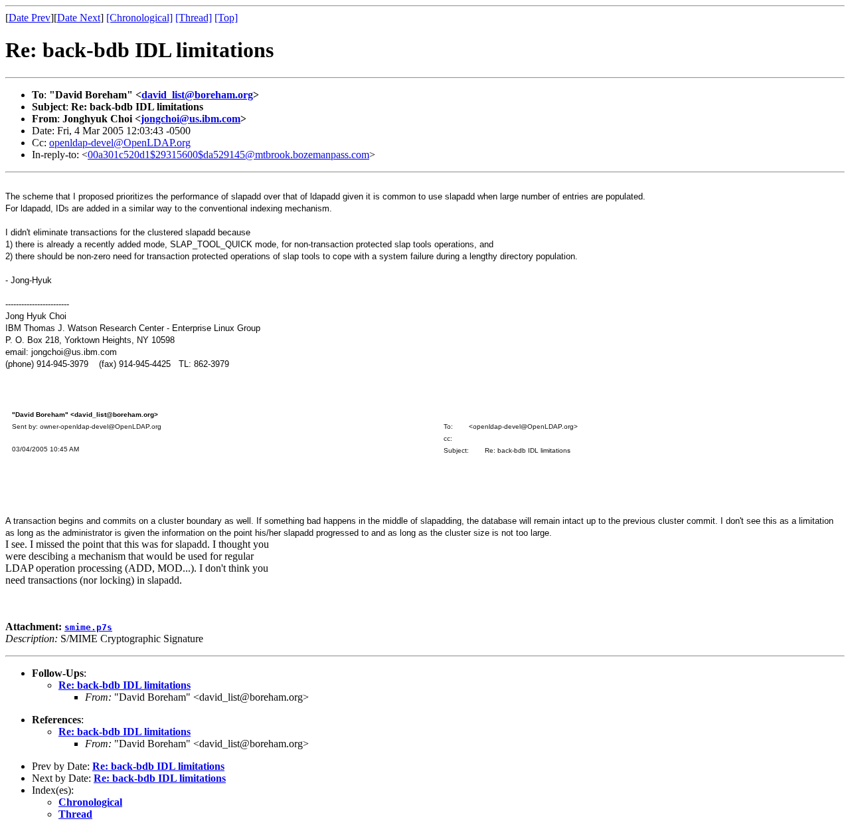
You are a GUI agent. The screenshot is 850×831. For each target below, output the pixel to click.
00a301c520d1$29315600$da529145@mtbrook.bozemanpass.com (228, 154)
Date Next (78, 17)
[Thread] (193, 17)
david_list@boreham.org (197, 94)
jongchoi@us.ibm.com (190, 118)
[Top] (226, 17)
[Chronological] (139, 17)
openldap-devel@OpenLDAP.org (120, 142)
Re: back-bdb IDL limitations (124, 685)
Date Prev (29, 17)
